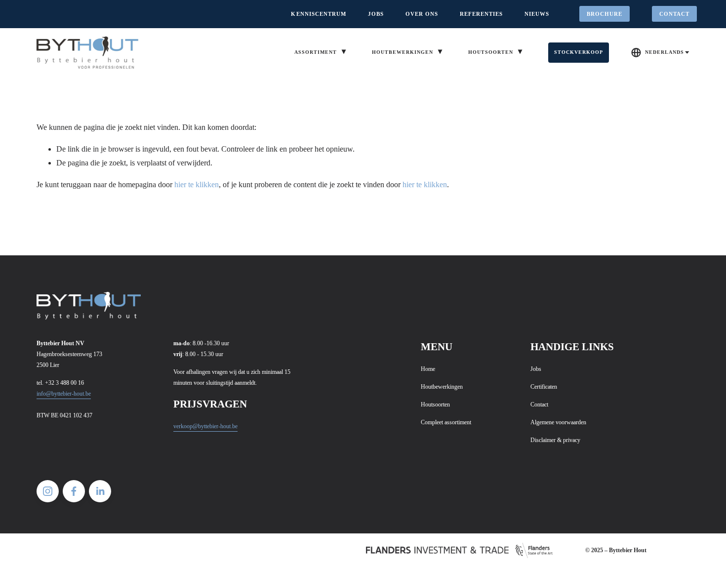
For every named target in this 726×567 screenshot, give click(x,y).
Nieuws (536, 14)
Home (428, 368)
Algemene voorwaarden (558, 422)
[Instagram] (48, 491)
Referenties (481, 14)
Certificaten (543, 386)
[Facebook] (74, 491)
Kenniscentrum (318, 14)
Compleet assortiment (446, 422)
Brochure (605, 14)
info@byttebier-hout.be (64, 393)
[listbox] (660, 52)
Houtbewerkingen (442, 386)
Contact (674, 14)
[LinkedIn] (100, 491)
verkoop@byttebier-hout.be (205, 426)
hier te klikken (196, 184)
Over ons (421, 14)
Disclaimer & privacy (555, 440)
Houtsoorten (435, 404)
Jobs (376, 14)
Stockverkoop (579, 52)
